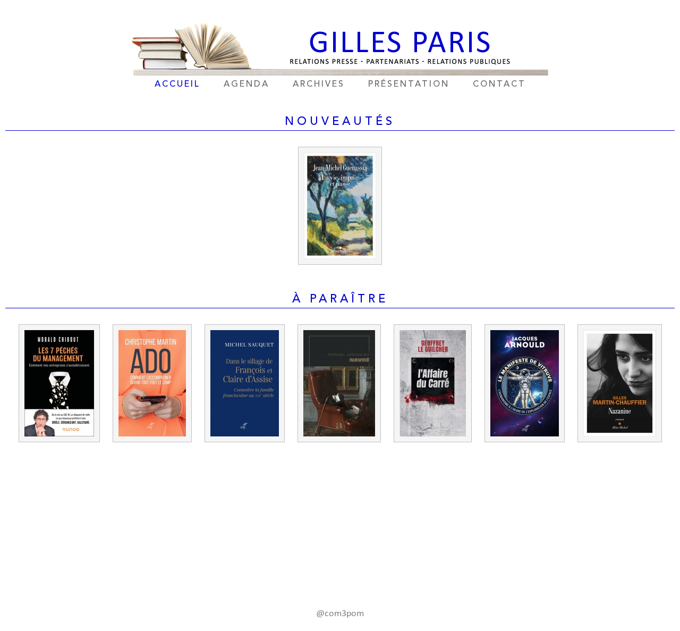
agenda (246, 84)
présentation (408, 84)
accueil (177, 84)
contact (499, 84)
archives (319, 84)
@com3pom (340, 614)
